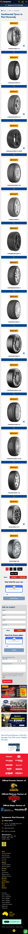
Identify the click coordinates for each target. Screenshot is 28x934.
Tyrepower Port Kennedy (15, 5)
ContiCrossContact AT (14, 83)
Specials (4, 878)
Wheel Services (5, 874)
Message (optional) (7, 664)
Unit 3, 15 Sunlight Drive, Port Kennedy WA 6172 (13, 824)
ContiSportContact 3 (14, 322)
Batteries (4, 870)
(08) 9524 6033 (9, 828)
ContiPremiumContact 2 (14, 253)
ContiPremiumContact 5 (14, 288)
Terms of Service (19, 675)
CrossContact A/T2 (14, 527)
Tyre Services (5, 872)
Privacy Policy (9, 675)
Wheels (4, 863)
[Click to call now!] (19, 2)
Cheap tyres (5, 908)
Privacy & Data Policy (10, 927)
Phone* (4, 615)
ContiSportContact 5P (14, 424)
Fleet (3, 884)
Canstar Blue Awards (7, 904)
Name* (4, 610)
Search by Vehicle (6, 853)
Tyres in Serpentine (6, 896)
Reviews (4, 888)
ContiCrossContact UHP (14, 185)
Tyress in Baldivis (6, 902)
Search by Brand (6, 857)
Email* (4, 620)
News (3, 886)
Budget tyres (5, 906)
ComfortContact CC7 (14, 48)
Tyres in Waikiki (6, 898)
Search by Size (5, 855)
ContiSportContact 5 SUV (14, 390)
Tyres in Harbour (6, 895)
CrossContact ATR (14, 561)
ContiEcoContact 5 (14, 219)
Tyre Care (4, 859)
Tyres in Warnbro (6, 900)
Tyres (3, 851)
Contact (4, 880)
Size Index (4, 893)
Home (4, 10)
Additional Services (6, 876)
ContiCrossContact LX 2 (14, 117)
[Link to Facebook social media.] (14, 930)
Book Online (5, 882)
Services (4, 868)
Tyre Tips (4, 861)
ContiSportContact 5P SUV (14, 458)
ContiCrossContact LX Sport (14, 151)
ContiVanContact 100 (14, 493)
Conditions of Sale (19, 927)
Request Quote (7, 681)
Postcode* (4, 625)
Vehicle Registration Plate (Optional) (8, 658)
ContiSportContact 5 (14, 356)
